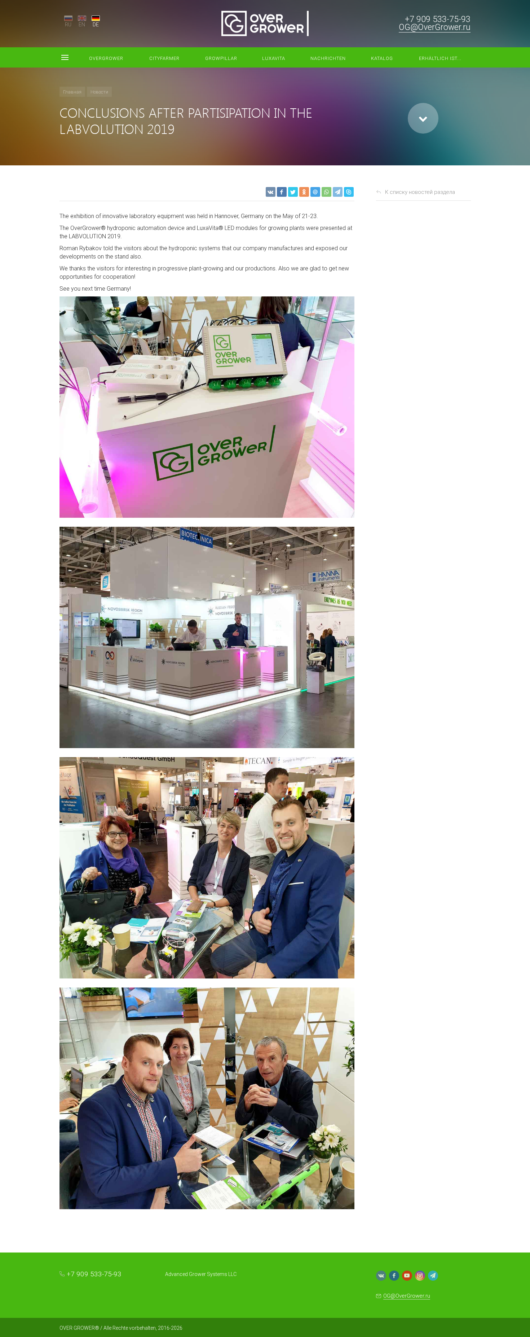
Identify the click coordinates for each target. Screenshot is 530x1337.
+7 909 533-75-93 (438, 19)
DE (96, 24)
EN (82, 24)
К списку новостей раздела (420, 192)
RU (68, 24)
